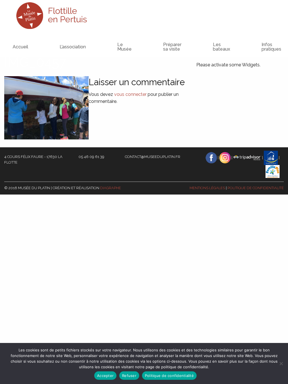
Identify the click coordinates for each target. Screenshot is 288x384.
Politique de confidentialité (256, 188)
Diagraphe (110, 188)
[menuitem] (61, 42)
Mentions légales (207, 188)
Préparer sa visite (172, 47)
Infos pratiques (271, 47)
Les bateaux (221, 47)
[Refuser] (281, 363)
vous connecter (130, 94)
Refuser (129, 375)
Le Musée (124, 47)
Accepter (105, 375)
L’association (73, 46)
